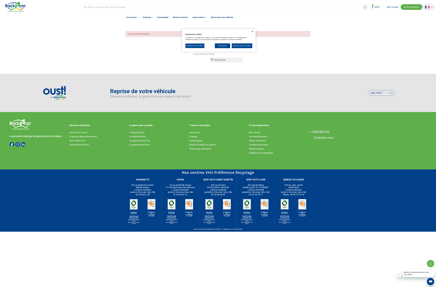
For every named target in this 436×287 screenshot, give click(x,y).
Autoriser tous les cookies (242, 45)
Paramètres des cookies (195, 45)
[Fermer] (252, 31)
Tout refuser (222, 45)
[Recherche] (365, 7)
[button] (411, 7)
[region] (219, 40)
